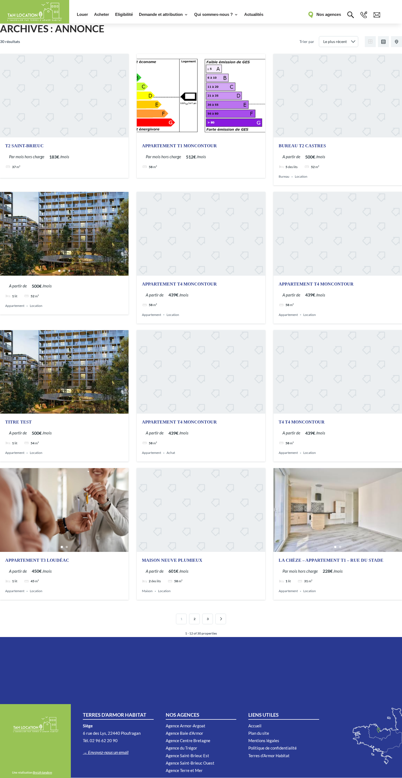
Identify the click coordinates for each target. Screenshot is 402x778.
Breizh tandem (42, 772)
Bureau (284, 177)
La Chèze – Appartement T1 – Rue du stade (331, 560)
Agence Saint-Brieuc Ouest (190, 762)
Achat (171, 453)
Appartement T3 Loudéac (37, 560)
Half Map (396, 41)
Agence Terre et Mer (184, 770)
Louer (82, 15)
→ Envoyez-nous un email (106, 752)
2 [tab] (64, 271)
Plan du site (258, 733)
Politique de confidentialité (272, 747)
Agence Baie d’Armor (184, 733)
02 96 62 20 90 (104, 740)
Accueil (254, 725)
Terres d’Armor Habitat (269, 755)
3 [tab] (69, 271)
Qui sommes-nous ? (213, 15)
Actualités (253, 15)
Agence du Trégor (181, 747)
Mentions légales (263, 740)
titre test (18, 422)
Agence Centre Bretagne (188, 740)
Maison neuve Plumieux (172, 560)
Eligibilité (124, 15)
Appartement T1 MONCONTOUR (179, 145)
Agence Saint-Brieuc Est (187, 755)
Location (301, 177)
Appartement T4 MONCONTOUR (179, 284)
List (383, 41)
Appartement (14, 306)
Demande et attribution (161, 15)
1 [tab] (59, 271)
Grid (370, 41)
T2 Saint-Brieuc (24, 145)
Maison (147, 591)
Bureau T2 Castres (302, 145)
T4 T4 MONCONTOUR (302, 422)
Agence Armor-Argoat (185, 725)
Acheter (101, 15)
